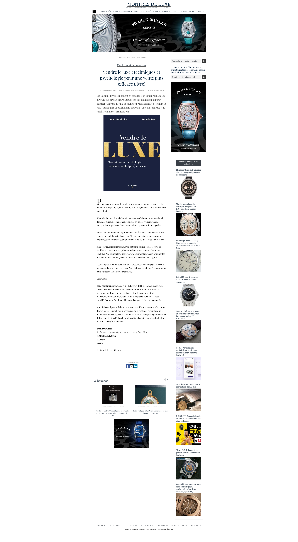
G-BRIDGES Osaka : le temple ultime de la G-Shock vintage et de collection (188, 418)
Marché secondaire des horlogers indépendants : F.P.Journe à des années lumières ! (186, 207)
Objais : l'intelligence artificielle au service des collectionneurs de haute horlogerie (186, 351)
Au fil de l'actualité (142, 11)
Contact (196, 526)
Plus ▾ (201, 11)
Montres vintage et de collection (188, 163)
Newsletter (148, 526)
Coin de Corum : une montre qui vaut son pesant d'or (188, 385)
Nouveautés (105, 11)
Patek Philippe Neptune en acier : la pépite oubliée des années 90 (187, 279)
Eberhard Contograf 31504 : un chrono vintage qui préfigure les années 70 (188, 172)
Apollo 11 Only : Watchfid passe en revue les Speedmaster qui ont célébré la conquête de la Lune (112, 412)
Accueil (122, 57)
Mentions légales (169, 526)
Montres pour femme (161, 11)
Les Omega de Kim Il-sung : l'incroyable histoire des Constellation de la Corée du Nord (188, 244)
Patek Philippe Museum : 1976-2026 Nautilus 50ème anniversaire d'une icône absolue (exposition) (188, 488)
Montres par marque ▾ (122, 11)
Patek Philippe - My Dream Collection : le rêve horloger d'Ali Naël (150, 411)
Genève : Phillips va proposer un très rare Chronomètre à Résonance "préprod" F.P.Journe (188, 315)
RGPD (185, 526)
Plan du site (116, 526)
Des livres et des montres (136, 57)
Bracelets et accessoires (184, 11)
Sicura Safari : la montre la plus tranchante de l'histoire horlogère (188, 452)
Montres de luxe (149, 4)
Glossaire (132, 526)
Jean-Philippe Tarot (109, 90)
